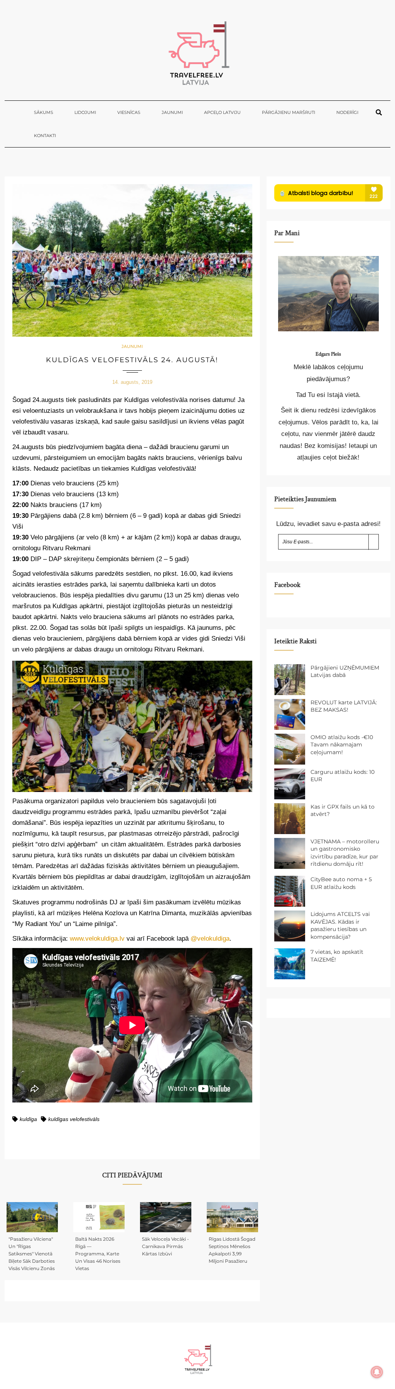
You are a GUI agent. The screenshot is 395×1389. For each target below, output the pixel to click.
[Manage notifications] (377, 1372)
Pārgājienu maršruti (288, 112)
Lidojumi (85, 112)
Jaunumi (172, 112)
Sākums (43, 112)
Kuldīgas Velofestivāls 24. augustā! (132, 360)
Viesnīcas (128, 112)
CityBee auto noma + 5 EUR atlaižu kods (341, 883)
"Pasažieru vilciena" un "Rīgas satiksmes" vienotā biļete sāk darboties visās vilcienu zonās (31, 1254)
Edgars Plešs (328, 354)
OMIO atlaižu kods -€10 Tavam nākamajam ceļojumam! (342, 745)
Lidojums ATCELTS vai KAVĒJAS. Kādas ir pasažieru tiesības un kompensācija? (340, 925)
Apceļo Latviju (222, 112)
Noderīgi (347, 112)
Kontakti (45, 135)
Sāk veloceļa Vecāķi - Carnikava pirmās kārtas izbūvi (165, 1246)
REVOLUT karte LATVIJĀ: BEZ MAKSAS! (344, 706)
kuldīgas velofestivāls (74, 1119)
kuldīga (28, 1119)
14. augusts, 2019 (132, 382)
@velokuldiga (210, 938)
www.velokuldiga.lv (97, 938)
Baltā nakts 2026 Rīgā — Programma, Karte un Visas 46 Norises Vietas (97, 1254)
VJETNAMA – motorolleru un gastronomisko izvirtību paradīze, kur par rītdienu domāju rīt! (345, 853)
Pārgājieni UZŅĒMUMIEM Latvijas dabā (345, 671)
